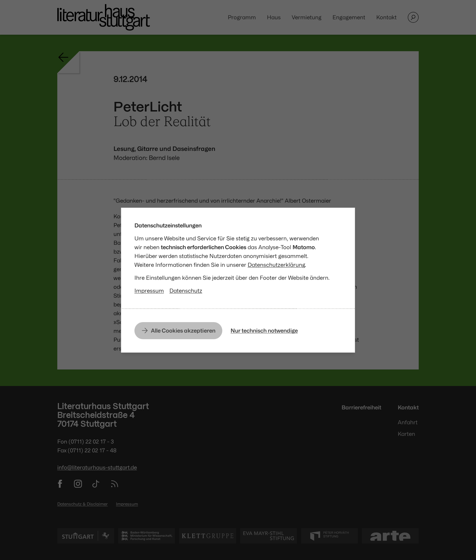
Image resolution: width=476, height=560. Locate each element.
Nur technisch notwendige (264, 330)
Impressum (149, 290)
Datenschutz (185, 290)
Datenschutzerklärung (276, 265)
